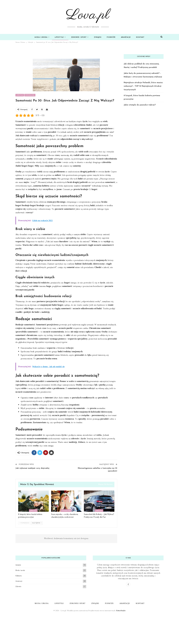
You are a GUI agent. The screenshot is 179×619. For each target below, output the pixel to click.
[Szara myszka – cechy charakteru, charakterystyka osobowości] (66, 501)
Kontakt (140, 37)
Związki (97, 37)
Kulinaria (18, 575)
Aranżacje (126, 37)
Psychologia (29, 95)
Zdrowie (18, 586)
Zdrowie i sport (79, 37)
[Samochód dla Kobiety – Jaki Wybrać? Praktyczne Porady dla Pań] (99, 501)
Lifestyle (59, 37)
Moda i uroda (41, 37)
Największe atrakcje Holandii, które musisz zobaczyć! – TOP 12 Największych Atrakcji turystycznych (143, 86)
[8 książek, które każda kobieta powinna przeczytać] (33, 501)
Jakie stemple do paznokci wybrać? (140, 105)
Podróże (111, 37)
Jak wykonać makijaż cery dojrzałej (32, 468)
